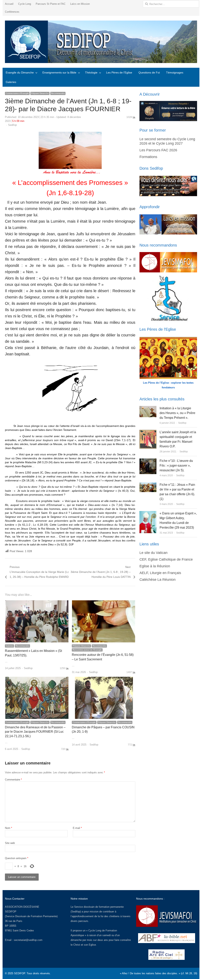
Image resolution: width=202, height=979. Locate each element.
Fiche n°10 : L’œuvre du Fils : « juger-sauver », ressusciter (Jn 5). (176, 465)
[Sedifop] (101, 42)
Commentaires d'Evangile (17, 93)
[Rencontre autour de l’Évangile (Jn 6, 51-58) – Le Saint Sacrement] (103, 602)
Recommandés (58, 93)
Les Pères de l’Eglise (119, 72)
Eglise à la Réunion (154, 566)
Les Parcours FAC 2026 (158, 150)
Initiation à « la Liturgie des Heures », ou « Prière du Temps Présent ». (177, 413)
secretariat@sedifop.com (28, 940)
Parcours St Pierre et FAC (50, 3)
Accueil (9, 3)
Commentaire (13, 779)
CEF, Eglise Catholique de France (166, 559)
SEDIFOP (10, 911)
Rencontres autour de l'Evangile (87, 650)
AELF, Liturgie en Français (160, 573)
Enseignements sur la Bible (59, 72)
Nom (8, 828)
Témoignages (174, 72)
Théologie (91, 72)
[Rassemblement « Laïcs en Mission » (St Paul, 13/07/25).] (36, 602)
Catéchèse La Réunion (157, 580)
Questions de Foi (149, 72)
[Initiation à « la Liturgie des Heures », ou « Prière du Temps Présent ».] (148, 408)
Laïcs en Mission (80, 3)
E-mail (77, 828)
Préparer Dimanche (40, 93)
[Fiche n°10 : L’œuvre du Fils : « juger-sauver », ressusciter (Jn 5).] (148, 460)
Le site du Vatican (153, 553)
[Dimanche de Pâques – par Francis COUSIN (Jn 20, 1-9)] (103, 679)
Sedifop (12, 124)
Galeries (11, 82)
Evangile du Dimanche (20, 72)
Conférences (12, 11)
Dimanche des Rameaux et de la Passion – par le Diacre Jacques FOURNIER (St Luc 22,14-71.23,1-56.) (35, 732)
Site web (10, 843)
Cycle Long (24, 3)
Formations (148, 157)
